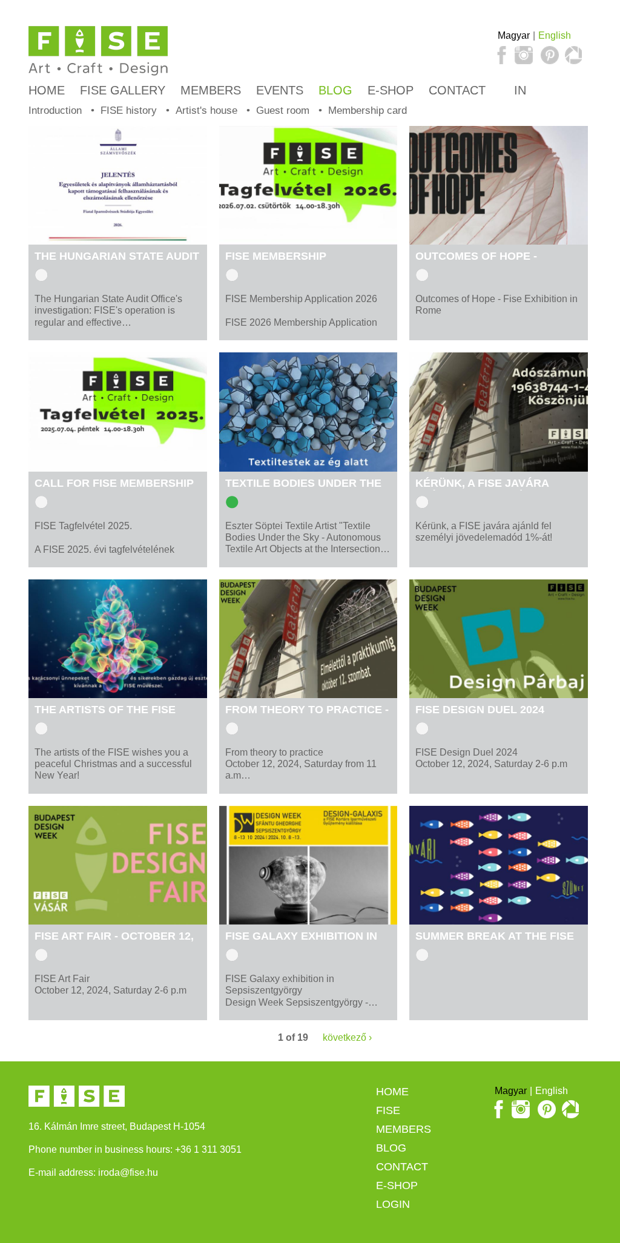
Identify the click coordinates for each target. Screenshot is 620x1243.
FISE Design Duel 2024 (479, 710)
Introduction (55, 110)
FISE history (129, 110)
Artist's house (206, 110)
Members (210, 90)
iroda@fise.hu (128, 1172)
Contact (457, 90)
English (554, 35)
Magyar (514, 35)
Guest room (282, 110)
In (518, 90)
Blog (335, 90)
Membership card (367, 110)
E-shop (391, 90)
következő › (347, 1037)
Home (46, 90)
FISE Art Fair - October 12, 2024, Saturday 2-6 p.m (114, 942)
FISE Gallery (122, 90)
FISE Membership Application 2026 (275, 262)
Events (279, 90)
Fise (388, 1110)
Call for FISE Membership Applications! (114, 489)
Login (393, 1204)
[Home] (98, 51)
